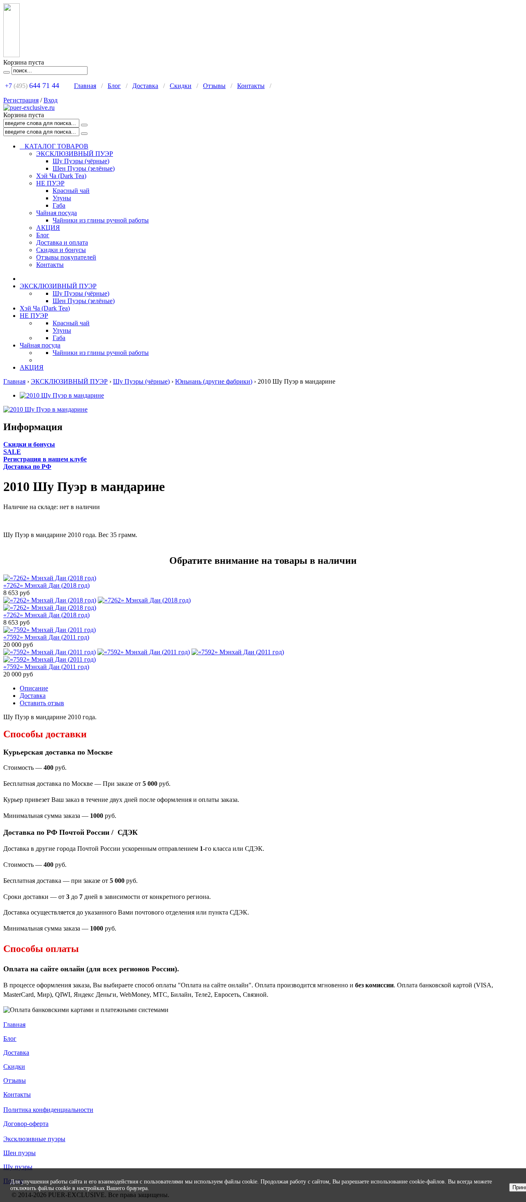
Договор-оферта (25, 1123)
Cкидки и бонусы (29, 444)
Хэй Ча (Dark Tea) (61, 175)
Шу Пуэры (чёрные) (81, 160)
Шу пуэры (17, 1166)
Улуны (62, 198)
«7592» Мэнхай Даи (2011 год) (46, 637)
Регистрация (21, 100)
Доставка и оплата (62, 242)
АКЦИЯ (48, 227)
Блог (114, 85)
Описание (34, 688)
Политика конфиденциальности (48, 1109)
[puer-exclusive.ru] (29, 107)
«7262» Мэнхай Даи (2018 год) (46, 585)
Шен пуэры (19, 1152)
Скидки (180, 85)
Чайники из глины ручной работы (101, 220)
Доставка (145, 85)
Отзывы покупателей (66, 257)
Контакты (251, 85)
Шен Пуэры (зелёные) (84, 168)
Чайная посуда (56, 212)
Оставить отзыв (42, 702)
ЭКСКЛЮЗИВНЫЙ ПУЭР (74, 153)
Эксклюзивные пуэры (34, 1138)
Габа (59, 205)
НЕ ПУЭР (50, 183)
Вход (51, 100)
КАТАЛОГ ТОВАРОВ (54, 146)
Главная (85, 85)
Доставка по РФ (27, 466)
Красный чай (71, 190)
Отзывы (214, 85)
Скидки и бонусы (61, 249)
